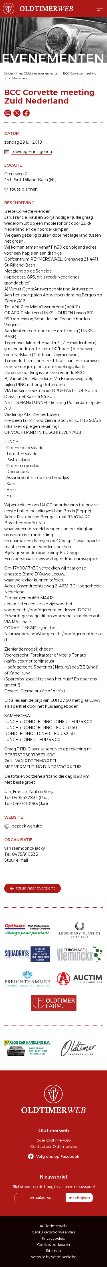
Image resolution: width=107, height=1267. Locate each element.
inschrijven (79, 1197)
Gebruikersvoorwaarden (53, 1232)
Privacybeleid (53, 1238)
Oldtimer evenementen (42, 73)
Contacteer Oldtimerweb (53, 1146)
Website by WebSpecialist (53, 1257)
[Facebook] (26, 113)
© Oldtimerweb (53, 1226)
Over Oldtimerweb (54, 1140)
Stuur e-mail (16, 860)
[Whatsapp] (17, 113)
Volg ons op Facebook (57, 1156)
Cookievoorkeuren (53, 1245)
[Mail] (7, 113)
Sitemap (53, 1251)
